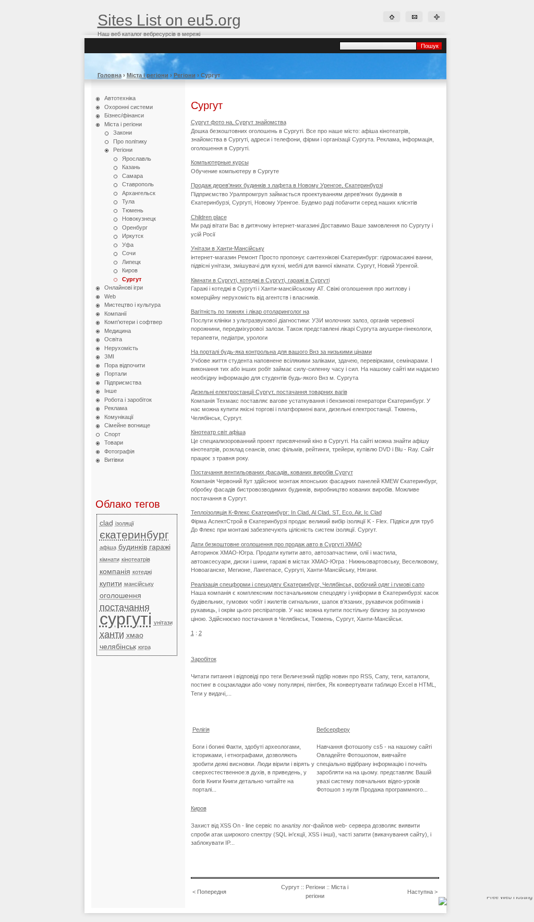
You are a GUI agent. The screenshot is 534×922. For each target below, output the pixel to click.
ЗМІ (109, 356)
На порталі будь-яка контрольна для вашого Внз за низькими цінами (281, 352)
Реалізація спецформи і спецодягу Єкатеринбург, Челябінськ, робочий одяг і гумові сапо (307, 584)
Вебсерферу (333, 729)
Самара (132, 176)
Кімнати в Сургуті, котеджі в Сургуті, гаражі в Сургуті (260, 280)
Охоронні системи (128, 107)
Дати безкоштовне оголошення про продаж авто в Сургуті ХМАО (276, 544)
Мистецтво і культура (132, 305)
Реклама (115, 408)
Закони (122, 132)
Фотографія (119, 451)
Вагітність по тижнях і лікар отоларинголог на (250, 311)
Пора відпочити (124, 365)
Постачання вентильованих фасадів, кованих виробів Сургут (272, 472)
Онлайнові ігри (123, 287)
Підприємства (122, 382)
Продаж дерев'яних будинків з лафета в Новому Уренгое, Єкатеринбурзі (287, 185)
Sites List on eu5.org (169, 20)
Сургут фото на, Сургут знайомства (238, 122)
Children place (209, 217)
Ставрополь (138, 184)
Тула (128, 201)
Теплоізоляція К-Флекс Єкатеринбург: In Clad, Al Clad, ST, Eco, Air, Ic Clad (286, 512)
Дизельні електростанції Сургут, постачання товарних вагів (269, 392)
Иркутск (132, 236)
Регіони (185, 75)
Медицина (117, 331)
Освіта (113, 339)
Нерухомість (121, 348)
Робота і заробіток (128, 400)
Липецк (131, 262)
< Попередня (209, 892)
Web (110, 296)
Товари (113, 442)
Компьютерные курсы (220, 162)
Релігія (201, 729)
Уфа (128, 245)
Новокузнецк (139, 218)
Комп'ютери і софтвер (133, 322)
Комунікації (119, 417)
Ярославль (136, 158)
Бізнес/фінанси (124, 115)
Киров (130, 270)
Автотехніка (120, 98)
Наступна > (422, 892)
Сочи (129, 253)
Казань (131, 167)
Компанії (115, 313)
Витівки (114, 460)
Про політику (130, 141)
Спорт (112, 434)
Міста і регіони (147, 75)
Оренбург (135, 227)
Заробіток (203, 659)
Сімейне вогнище (127, 425)
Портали (115, 373)
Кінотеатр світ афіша (218, 432)
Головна (110, 75)
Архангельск (138, 193)
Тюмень (132, 210)
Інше (110, 391)
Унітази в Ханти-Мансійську (227, 248)
